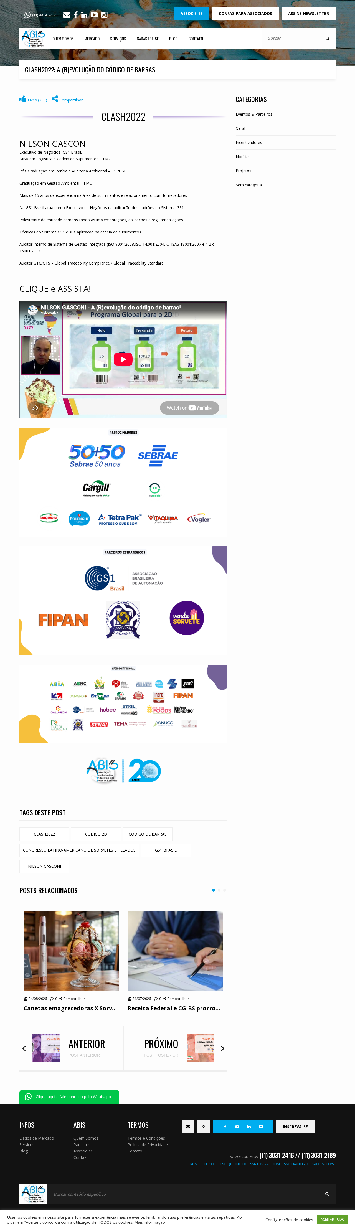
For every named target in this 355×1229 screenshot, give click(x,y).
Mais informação (149, 1222)
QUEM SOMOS (63, 38)
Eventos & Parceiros (254, 114)
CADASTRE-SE (148, 38)
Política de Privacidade (148, 1144)
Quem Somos (85, 1138)
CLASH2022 (44, 834)
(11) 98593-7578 (44, 14)
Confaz (79, 1157)
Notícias (243, 156)
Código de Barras (148, 834)
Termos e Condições (146, 1138)
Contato (135, 1151)
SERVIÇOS (118, 38)
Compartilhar (70, 100)
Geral (240, 128)
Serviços (26, 1144)
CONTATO (195, 38)
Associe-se (83, 1151)
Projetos (243, 170)
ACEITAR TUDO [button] (333, 1219)
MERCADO (92, 38)
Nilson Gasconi (44, 866)
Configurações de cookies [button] (289, 1219)
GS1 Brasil (166, 850)
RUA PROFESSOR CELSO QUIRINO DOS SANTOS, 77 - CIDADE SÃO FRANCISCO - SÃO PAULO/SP (263, 1164)
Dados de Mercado (36, 1138)
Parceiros (81, 1144)
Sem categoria (249, 184)
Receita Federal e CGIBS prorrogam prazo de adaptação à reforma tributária (175, 1008)
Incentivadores (249, 142)
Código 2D (96, 834)
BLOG (173, 38)
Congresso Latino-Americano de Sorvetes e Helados (79, 850)
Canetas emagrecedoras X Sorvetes (71, 1008)
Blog (23, 1151)
